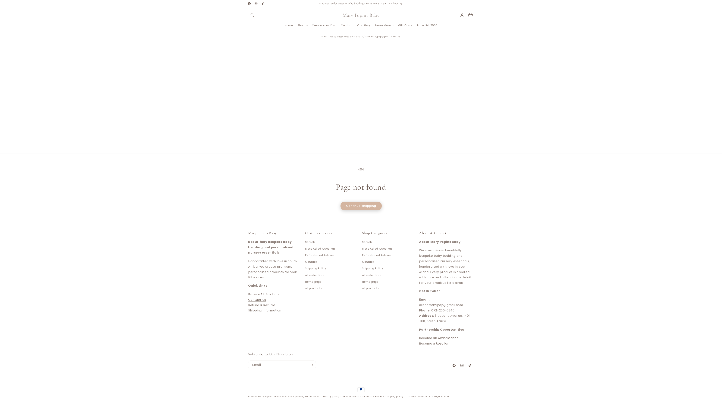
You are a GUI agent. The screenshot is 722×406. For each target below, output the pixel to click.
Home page (313, 281)
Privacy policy (331, 396)
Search (310, 242)
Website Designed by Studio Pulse (299, 396)
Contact (311, 262)
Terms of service (372, 396)
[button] (252, 15)
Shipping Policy (315, 268)
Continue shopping (361, 206)
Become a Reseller (434, 343)
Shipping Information (264, 310)
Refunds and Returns (319, 255)
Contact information (419, 396)
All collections (315, 275)
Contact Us (257, 299)
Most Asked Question (320, 248)
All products (313, 288)
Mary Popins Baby (268, 396)
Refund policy (351, 396)
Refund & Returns (262, 305)
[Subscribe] (311, 365)
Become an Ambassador (438, 338)
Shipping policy (394, 396)
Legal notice (441, 396)
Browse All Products (264, 294)
